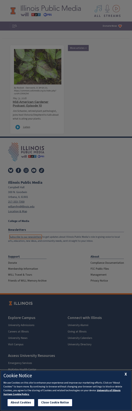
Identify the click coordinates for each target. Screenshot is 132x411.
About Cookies (21, 402)
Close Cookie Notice (55, 402)
